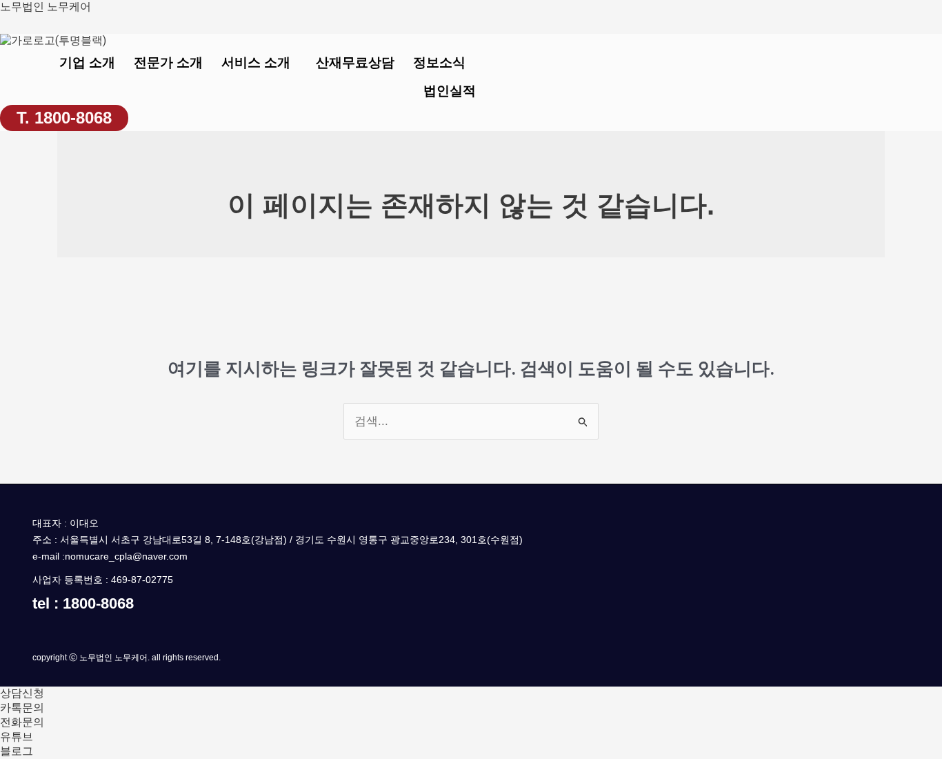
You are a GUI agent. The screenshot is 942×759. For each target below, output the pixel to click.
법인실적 (449, 90)
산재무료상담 (355, 62)
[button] (259, 62)
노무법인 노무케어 (45, 6)
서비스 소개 (255, 62)
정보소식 (439, 62)
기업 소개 (87, 62)
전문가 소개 (168, 62)
